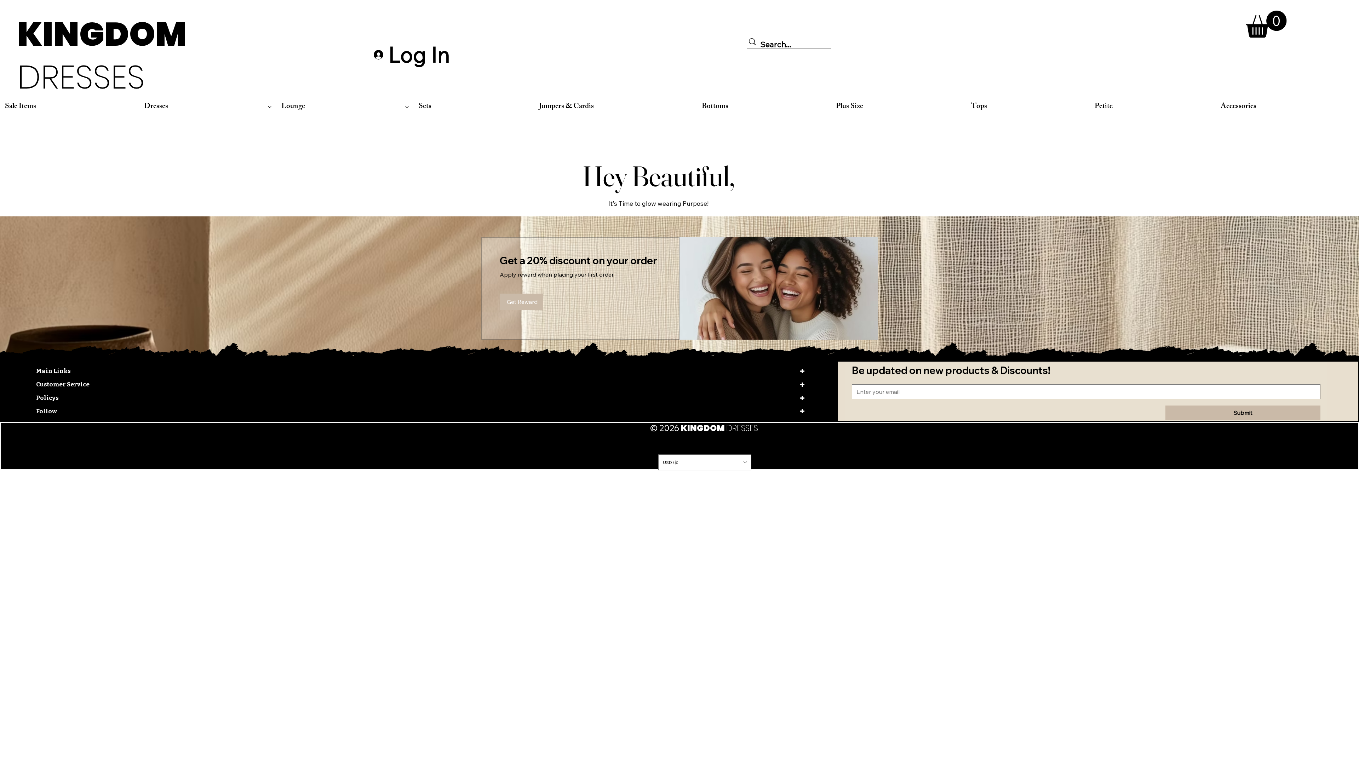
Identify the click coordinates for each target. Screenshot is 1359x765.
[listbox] (704, 462)
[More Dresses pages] (269, 107)
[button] (1266, 24)
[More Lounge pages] (407, 107)
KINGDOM (102, 55)
